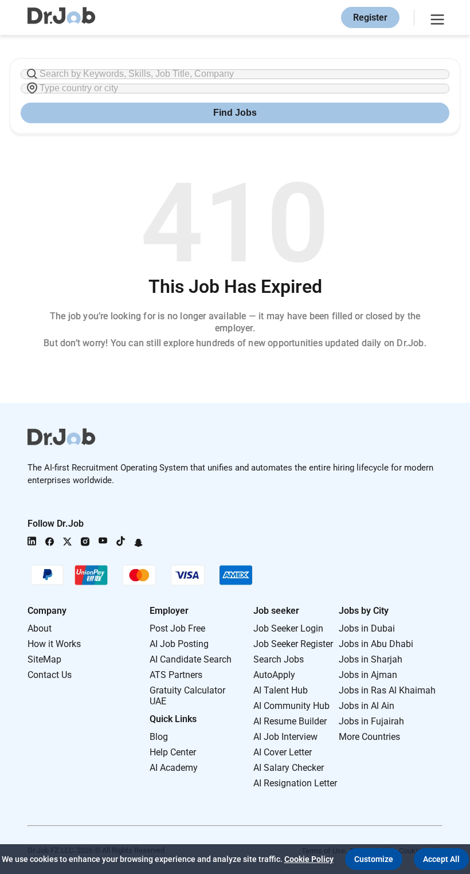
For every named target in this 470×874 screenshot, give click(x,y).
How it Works (54, 643)
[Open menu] (435, 18)
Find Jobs (235, 112)
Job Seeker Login (288, 628)
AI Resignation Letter (295, 783)
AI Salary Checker (288, 767)
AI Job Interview (285, 736)
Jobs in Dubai (367, 628)
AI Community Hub (291, 705)
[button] (373, 859)
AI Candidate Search (191, 659)
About (40, 628)
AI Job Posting (179, 643)
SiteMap (44, 659)
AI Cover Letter (282, 752)
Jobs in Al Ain (366, 705)
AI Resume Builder (290, 721)
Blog (159, 736)
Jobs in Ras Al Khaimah (387, 690)
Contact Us (50, 674)
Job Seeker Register (293, 643)
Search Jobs (278, 659)
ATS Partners (176, 674)
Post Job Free (177, 628)
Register (370, 17)
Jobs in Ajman (368, 674)
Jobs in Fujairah (371, 721)
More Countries (369, 736)
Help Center (173, 752)
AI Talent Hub (280, 690)
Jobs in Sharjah (370, 659)
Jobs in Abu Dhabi (376, 643)
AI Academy (174, 767)
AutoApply (274, 674)
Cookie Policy (309, 859)
